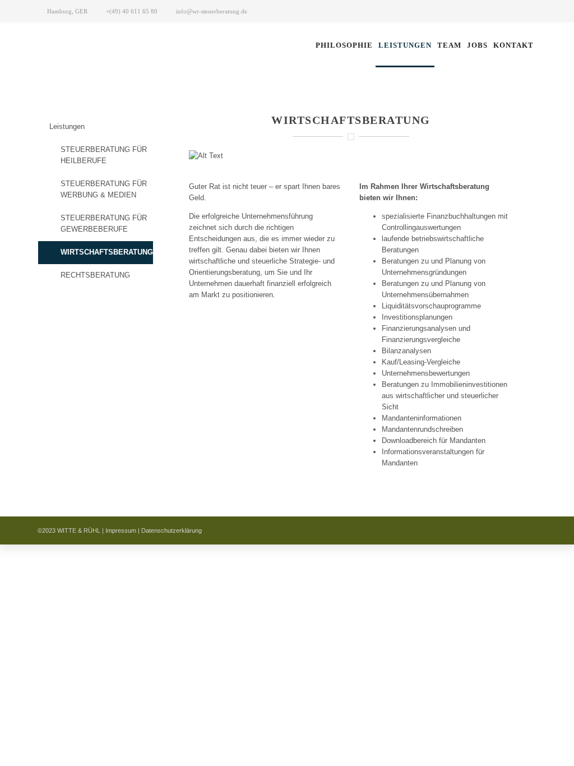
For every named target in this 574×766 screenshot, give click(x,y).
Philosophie (344, 45)
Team (449, 45)
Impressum (120, 530)
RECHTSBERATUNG (95, 275)
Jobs (477, 45)
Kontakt (513, 45)
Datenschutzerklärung (171, 530)
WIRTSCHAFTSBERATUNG (107, 252)
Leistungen (405, 45)
